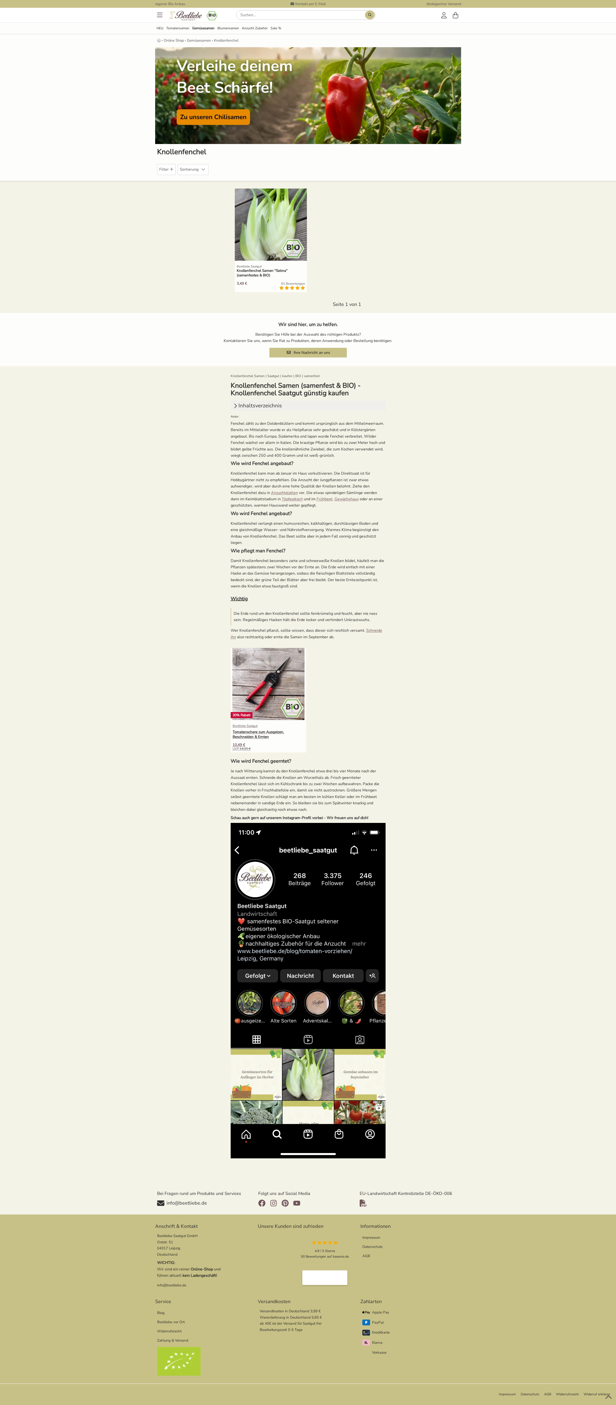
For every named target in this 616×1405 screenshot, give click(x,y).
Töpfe (287, 499)
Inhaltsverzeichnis (260, 405)
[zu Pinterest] (285, 1203)
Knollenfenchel (226, 40)
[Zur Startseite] (192, 16)
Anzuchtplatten (284, 492)
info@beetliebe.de (171, 1285)
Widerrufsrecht (169, 1331)
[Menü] (160, 15)
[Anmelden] (443, 15)
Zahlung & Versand (172, 1340)
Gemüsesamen (203, 28)
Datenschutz (372, 1246)
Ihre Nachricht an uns (311, 352)
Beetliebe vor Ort (171, 1322)
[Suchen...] (370, 15)
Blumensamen (228, 28)
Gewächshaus (347, 499)
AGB (366, 1255)
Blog (161, 1312)
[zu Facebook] (263, 1203)
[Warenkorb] (455, 15)
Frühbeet (325, 499)
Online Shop (174, 40)
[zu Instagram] (273, 1203)
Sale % (276, 28)
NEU (160, 28)
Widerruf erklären (597, 1394)
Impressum (371, 1237)
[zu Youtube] (297, 1203)
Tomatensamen (177, 28)
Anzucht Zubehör (255, 28)
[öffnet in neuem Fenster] (324, 1277)
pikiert (297, 499)
